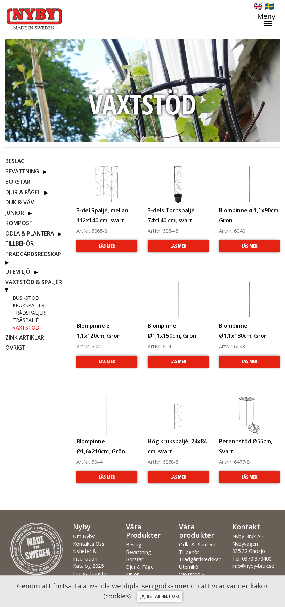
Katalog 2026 (88, 566)
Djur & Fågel (22, 192)
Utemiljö (17, 271)
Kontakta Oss (88, 543)
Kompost (19, 223)
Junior (14, 212)
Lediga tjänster (90, 573)
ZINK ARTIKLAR (24, 337)
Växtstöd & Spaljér (33, 282)
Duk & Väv (19, 202)
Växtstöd (26, 327)
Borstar (17, 182)
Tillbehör (19, 243)
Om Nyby (84, 536)
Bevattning (22, 171)
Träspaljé (26, 320)
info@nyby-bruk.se (253, 566)
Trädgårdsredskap (33, 254)
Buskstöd (26, 297)
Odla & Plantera (29, 233)
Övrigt (15, 347)
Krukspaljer (28, 305)
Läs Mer (107, 245)
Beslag (15, 161)
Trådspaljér (29, 312)
